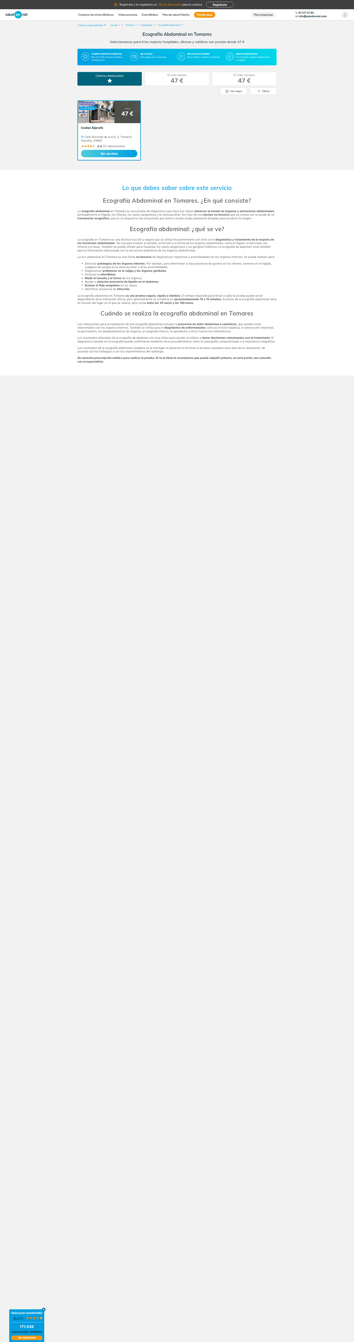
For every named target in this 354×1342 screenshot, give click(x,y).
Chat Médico (150, 14)
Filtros (266, 91)
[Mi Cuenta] (345, 14)
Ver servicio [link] (109, 153)
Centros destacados (110, 76)
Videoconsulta (127, 14)
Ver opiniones (27, 1337)
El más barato (177, 78)
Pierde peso (204, 14)
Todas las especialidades (90, 25)
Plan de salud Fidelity (176, 14)
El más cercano (244, 78)
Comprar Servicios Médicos (96, 14)
